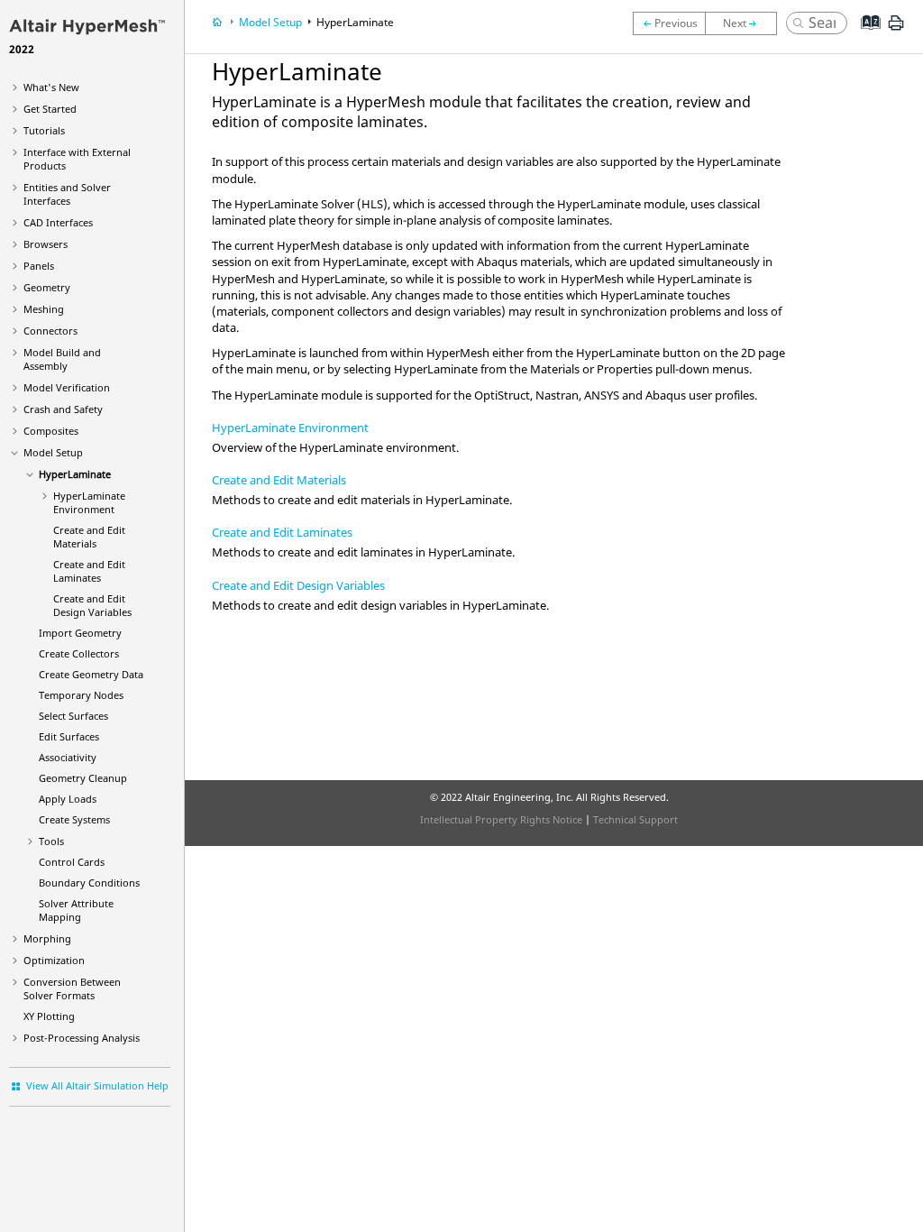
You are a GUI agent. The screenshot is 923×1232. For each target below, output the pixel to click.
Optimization (54, 960)
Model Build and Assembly (62, 358)
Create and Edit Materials (89, 536)
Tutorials (44, 130)
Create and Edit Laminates (89, 570)
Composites (50, 430)
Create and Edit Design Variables (92, 605)
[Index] (864, 36)
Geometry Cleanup (83, 778)
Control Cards (72, 862)
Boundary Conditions (89, 882)
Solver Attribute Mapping (76, 910)
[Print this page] (896, 30)
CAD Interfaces (58, 222)
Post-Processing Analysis (81, 1037)
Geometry (46, 287)
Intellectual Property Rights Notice (501, 819)
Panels (38, 265)
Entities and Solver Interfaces (67, 193)
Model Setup (53, 452)
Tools (51, 841)
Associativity (67, 757)
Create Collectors (79, 653)
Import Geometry (80, 632)
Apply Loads (67, 798)
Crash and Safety (63, 409)
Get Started (50, 108)
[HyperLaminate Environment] (745, 23)
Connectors (50, 330)
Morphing (47, 938)
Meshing (43, 309)
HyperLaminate (75, 474)
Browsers (45, 244)
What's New (51, 87)
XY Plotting (49, 1016)
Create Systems (74, 819)
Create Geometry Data (91, 674)
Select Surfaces (73, 715)
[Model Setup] (669, 23)
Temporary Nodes (81, 695)
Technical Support (635, 819)
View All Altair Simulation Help (97, 1085)
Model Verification (66, 387)
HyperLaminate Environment (89, 502)
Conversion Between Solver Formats (72, 988)
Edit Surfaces (69, 736)
